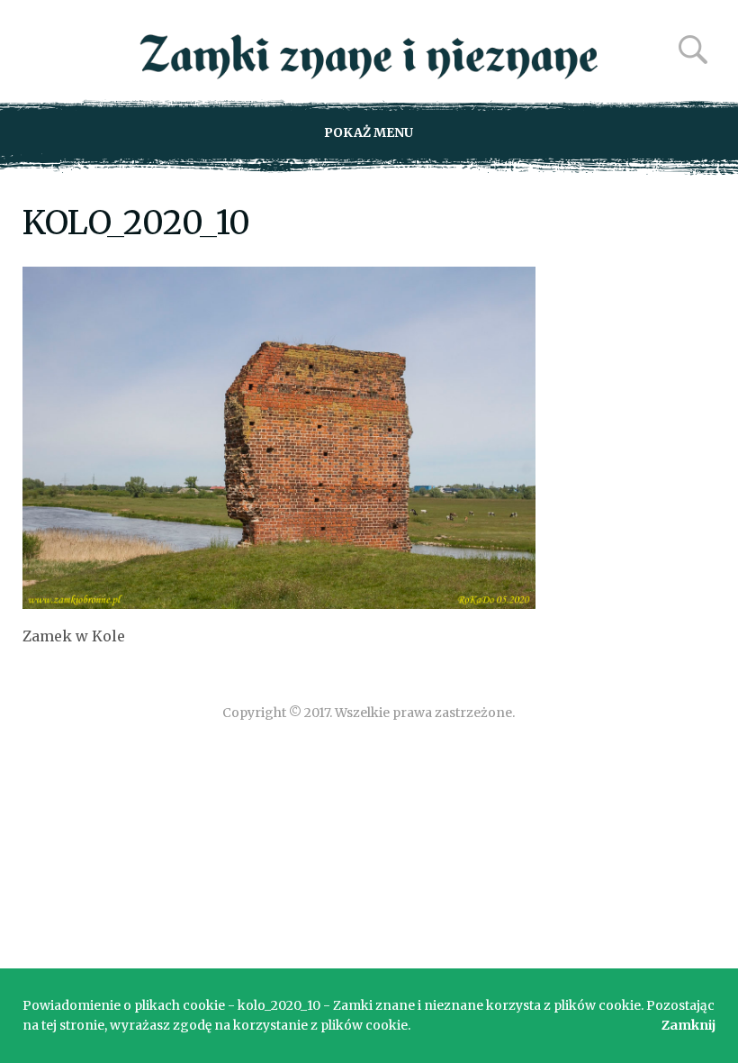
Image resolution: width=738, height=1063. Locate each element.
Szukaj (693, 49)
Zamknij (689, 1025)
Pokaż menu (368, 132)
